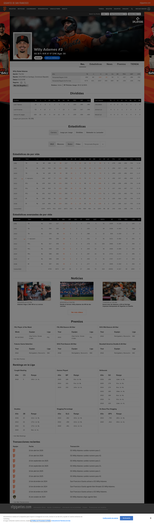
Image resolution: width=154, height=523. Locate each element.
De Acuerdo (126, 518)
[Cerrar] (150, 518)
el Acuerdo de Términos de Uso (60, 521)
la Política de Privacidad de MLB (40, 521)
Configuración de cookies (110, 518)
